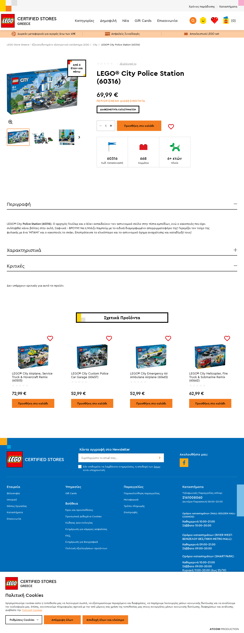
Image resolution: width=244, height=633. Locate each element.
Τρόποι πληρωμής (134, 506)
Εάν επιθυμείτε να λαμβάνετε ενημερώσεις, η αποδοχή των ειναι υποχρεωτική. (121, 468)
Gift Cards (143, 20)
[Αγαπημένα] (214, 20)
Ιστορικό (12, 499)
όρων (157, 466)
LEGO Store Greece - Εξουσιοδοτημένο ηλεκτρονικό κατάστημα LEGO (48, 44)
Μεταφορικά (131, 499)
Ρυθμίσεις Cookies (22, 620)
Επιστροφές (131, 512)
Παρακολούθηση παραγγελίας (142, 493)
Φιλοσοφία (13, 493)
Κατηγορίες (84, 20)
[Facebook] (184, 462)
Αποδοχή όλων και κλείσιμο (105, 620)
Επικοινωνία (167, 20)
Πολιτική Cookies (32, 610)
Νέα (125, 20)
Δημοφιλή (108, 20)
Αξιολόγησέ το (128, 63)
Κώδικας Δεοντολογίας (79, 522)
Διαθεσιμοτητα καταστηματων (118, 109)
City (95, 44)
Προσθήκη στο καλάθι (139, 126)
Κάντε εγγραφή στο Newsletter (104, 449)
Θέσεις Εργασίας (17, 506)
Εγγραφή (159, 458)
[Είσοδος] (203, 20)
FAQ (67, 535)
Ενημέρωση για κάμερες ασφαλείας (86, 529)
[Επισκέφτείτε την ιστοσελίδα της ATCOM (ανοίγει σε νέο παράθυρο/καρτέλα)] (224, 628)
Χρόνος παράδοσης (202, 6)
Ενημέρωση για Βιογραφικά (81, 541)
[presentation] (6, 137)
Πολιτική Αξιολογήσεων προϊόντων (86, 548)
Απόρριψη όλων (62, 620)
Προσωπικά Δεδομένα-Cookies (83, 516)
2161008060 (192, 497)
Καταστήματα (228, 6)
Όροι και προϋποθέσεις (79, 510)
